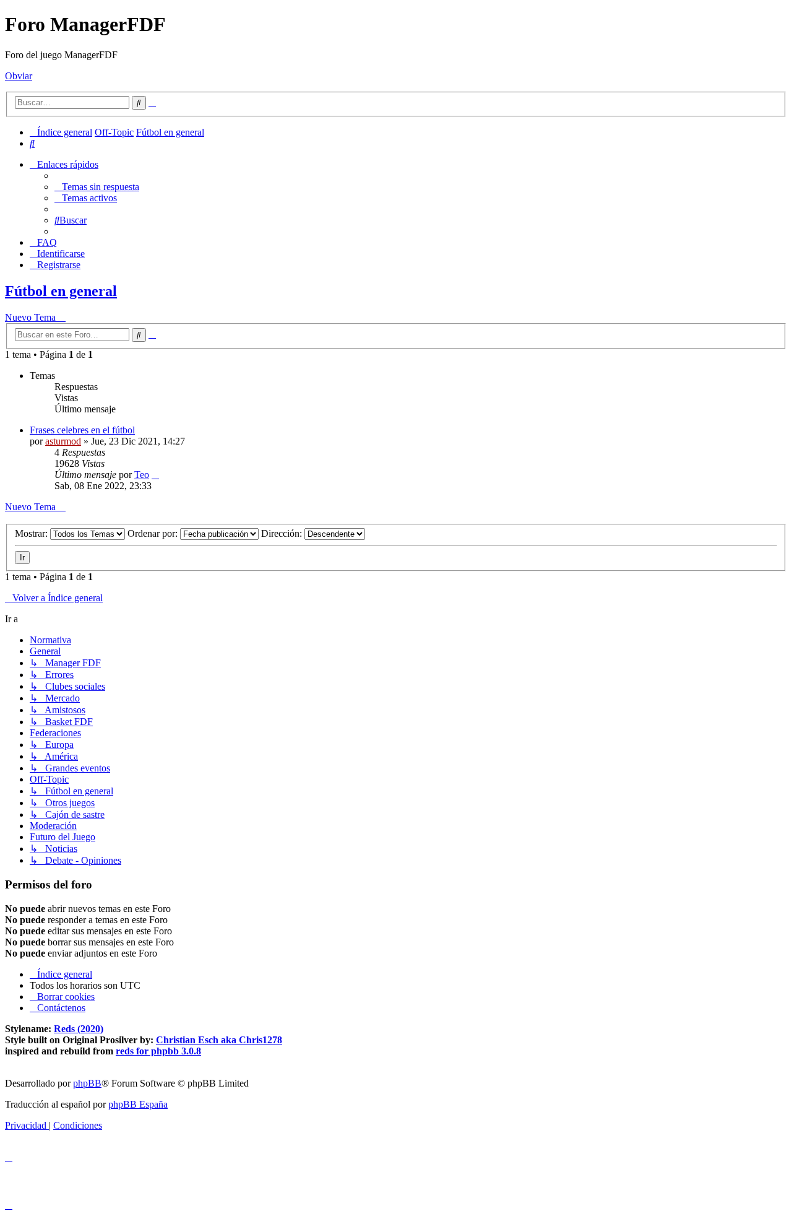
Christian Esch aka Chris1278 (219, 1040)
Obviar (18, 76)
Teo (141, 474)
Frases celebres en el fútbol (82, 430)
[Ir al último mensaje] (155, 474)
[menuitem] (32, 143)
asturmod (63, 441)
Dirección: (282, 533)
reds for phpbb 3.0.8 (158, 1051)
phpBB (87, 1083)
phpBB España (138, 1104)
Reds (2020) (78, 1028)
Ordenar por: (153, 533)
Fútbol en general (61, 291)
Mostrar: (32, 533)
